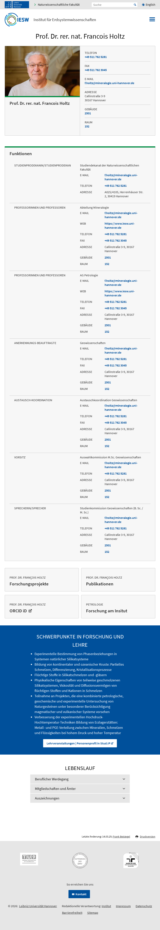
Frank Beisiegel (121, 836)
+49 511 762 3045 (96, 70)
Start (135, 4)
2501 (88, 113)
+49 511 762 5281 (96, 57)
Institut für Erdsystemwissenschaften (65, 19)
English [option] (150, 4)
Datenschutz (144, 906)
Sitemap (92, 913)
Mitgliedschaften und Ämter (55, 788)
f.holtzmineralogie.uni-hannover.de (109, 83)
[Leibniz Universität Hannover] (17, 4)
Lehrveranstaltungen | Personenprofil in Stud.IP (78, 743)
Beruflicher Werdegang (51, 779)
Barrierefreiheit (72, 913)
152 (87, 126)
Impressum (123, 906)
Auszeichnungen (47, 798)
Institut (106, 906)
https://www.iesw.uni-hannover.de (119, 225)
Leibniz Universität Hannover (38, 906)
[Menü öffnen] (152, 20)
